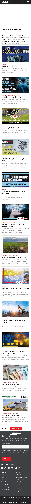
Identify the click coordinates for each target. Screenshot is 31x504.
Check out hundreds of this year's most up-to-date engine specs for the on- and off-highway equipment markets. (15, 70)
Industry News (6, 349)
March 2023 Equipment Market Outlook (14, 257)
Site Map (20, 499)
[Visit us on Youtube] (12, 467)
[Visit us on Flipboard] (16, 467)
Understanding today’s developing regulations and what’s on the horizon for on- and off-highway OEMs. (15, 132)
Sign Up (6, 459)
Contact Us (13, 499)
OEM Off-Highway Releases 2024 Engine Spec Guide (14, 159)
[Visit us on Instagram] (19, 467)
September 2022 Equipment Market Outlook (13, 321)
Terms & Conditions (23, 497)
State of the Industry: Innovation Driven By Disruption (15, 289)
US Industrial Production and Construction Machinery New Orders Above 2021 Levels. (14, 326)
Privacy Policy (13, 497)
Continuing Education (8, 222)
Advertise (4, 497)
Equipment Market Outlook (10, 255)
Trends (4, 126)
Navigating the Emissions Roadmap (13, 128)
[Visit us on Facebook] (2, 467)
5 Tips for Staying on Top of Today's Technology (13, 192)
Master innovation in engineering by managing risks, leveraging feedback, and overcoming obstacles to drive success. (15, 101)
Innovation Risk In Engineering (11, 97)
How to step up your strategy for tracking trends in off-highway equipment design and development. (15, 197)
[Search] (24, 1)
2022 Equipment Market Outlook (12, 384)
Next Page (16, 428)
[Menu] (27, 1)
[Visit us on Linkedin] (9, 467)
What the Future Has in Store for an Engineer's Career (13, 225)
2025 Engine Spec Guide (9, 66)
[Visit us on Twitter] (5, 467)
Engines (4, 64)
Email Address (6, 443)
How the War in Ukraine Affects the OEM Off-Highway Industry (14, 352)
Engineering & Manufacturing (10, 95)
